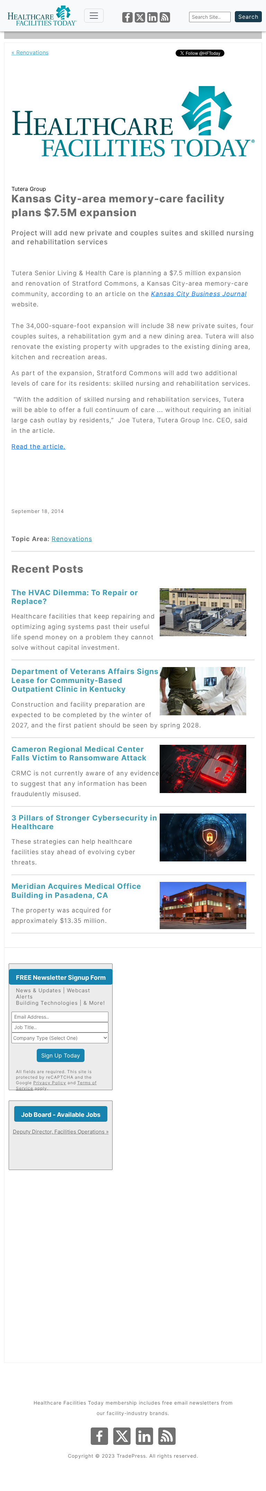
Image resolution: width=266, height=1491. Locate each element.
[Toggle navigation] (94, 16)
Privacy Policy (49, 1082)
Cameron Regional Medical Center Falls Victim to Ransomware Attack (79, 753)
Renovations (72, 538)
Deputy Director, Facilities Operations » (61, 1131)
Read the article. (38, 446)
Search (248, 16)
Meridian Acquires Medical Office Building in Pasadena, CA (76, 890)
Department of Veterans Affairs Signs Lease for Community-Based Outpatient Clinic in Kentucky (85, 680)
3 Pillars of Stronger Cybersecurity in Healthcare (84, 822)
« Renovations (29, 52)
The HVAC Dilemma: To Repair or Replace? (74, 597)
